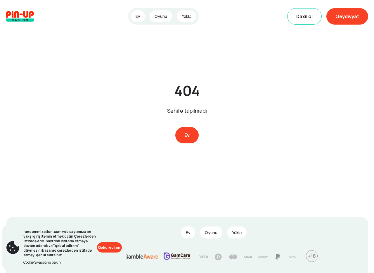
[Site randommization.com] (26, 16)
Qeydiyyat (347, 16)
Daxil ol (304, 16)
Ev (138, 16)
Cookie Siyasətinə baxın (42, 262)
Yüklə (186, 16)
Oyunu (161, 16)
